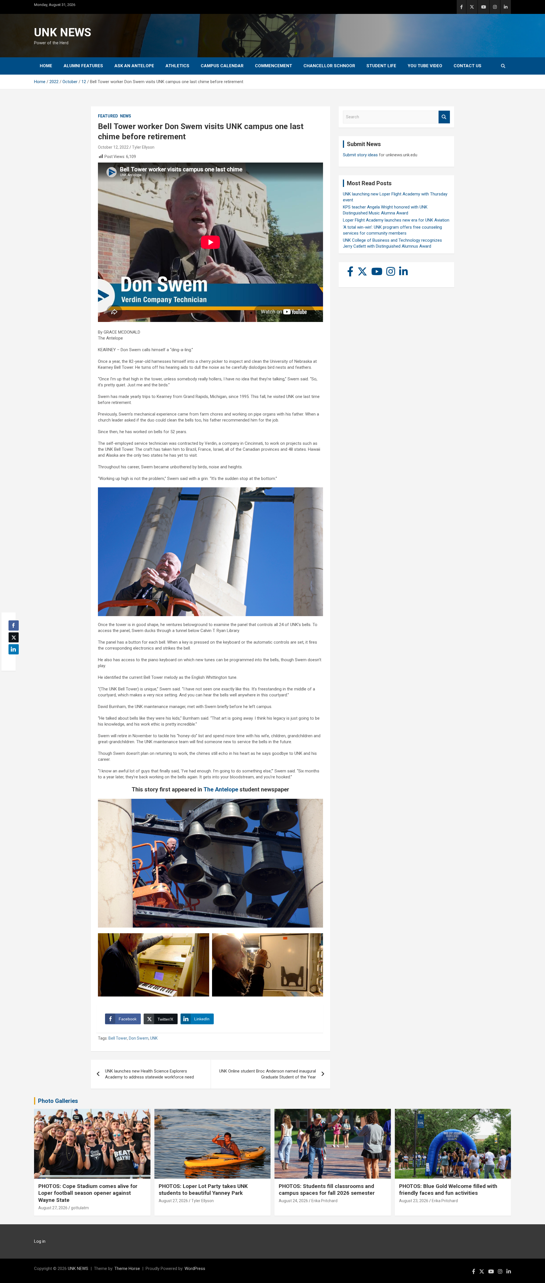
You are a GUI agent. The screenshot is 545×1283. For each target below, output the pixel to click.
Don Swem (138, 1038)
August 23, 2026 (413, 1200)
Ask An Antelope (134, 65)
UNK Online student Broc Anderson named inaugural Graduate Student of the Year (267, 1074)
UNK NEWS (62, 32)
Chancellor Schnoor (329, 65)
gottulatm (80, 1208)
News (125, 116)
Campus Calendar (222, 65)
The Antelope (221, 789)
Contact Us (467, 65)
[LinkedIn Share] (14, 649)
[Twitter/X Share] (14, 637)
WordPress (195, 1268)
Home (46, 65)
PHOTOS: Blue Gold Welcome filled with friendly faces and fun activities (448, 1189)
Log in (39, 1241)
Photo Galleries (58, 1100)
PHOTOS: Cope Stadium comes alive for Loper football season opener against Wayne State (87, 1193)
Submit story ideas (360, 154)
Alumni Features (83, 65)
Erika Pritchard (324, 1200)
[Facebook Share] (14, 625)
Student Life (381, 65)
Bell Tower (117, 1038)
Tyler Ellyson (143, 147)
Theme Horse (127, 1268)
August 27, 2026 (53, 1208)
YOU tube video (425, 65)
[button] (12, 660)
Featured (108, 116)
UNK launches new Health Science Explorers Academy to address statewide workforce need (149, 1074)
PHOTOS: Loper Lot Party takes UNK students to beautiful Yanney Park (203, 1189)
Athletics (177, 65)
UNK (154, 1038)
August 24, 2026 (293, 1200)
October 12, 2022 (113, 147)
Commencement (273, 65)
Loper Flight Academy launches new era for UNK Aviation (396, 220)
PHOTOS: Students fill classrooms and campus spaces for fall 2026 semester (327, 1189)
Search (444, 117)
